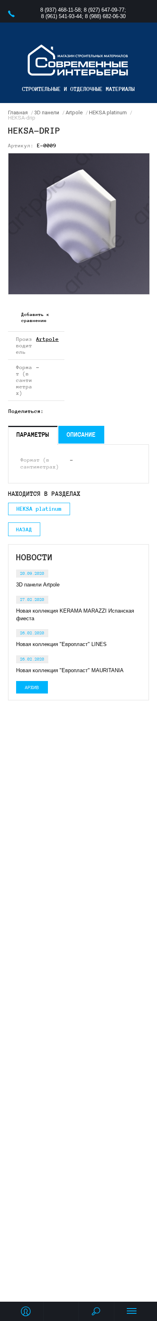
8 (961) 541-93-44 (61, 16)
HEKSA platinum (108, 112)
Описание (81, 434)
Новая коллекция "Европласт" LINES (61, 644)
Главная (18, 112)
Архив (32, 687)
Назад (24, 530)
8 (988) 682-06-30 (105, 16)
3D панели (46, 112)
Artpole (74, 112)
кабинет (25, 1311)
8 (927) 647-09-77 (104, 10)
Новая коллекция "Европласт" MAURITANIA (70, 670)
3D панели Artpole (38, 585)
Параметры (33, 434)
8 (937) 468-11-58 (60, 10)
